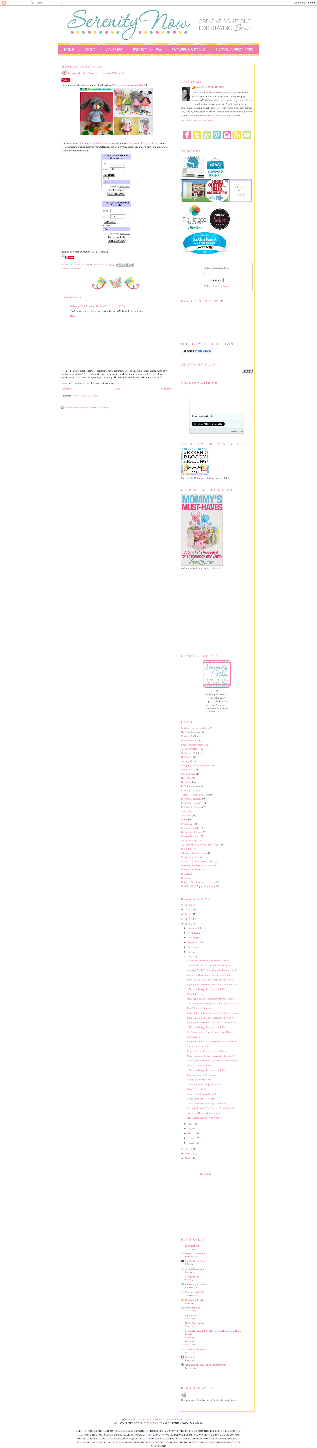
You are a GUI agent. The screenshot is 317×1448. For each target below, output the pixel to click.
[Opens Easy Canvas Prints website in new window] (215, 177)
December (193, 928)
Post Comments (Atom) (86, 395)
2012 (188, 919)
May (190, 1123)
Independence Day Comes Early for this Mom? (210, 998)
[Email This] (118, 265)
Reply (73, 315)
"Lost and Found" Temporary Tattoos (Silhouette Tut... (214, 1003)
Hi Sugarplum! (192, 1245)
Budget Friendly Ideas (192, 744)
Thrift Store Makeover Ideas (195, 794)
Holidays (185, 757)
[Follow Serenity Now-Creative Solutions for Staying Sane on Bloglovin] (197, 352)
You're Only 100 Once (198, 1089)
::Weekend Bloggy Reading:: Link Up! (206, 989)
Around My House (190, 748)
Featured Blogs (188, 740)
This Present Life (149, 142)
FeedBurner (223, 286)
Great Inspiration (189, 732)
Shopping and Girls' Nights (194, 765)
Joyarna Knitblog (97, 142)
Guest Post (186, 778)
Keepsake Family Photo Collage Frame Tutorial (210, 1108)
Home (117, 388)
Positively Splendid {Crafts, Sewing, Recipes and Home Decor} (213, 1332)
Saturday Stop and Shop (199, 1065)
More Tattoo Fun (195, 993)
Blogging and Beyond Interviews (197, 865)
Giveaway (119, 84)
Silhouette (186, 815)
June (190, 956)
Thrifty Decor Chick (195, 1261)
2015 (188, 904)
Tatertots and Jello (194, 1292)
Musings (185, 761)
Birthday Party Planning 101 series (198, 882)
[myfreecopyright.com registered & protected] (158, 1419)
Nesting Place (192, 1276)
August (191, 947)
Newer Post (66, 388)
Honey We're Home (195, 1253)
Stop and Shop (188, 773)
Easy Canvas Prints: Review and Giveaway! (208, 960)
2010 (188, 1148)
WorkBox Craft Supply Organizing (198, 886)
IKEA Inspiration (189, 786)
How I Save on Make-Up (199, 1079)
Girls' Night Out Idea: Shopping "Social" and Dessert (213, 1013)
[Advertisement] (208, 1205)
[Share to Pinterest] (132, 265)
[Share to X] (125, 265)
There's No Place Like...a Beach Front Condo (209, 974)
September (193, 942)
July (190, 951)
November (193, 932)
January (192, 1142)
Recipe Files (187, 769)
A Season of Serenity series (194, 852)
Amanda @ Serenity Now (209, 87)
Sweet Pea (190, 1341)
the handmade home (195, 1269)
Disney (184, 878)
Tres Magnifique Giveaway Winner (204, 1117)
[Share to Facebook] (128, 265)
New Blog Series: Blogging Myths (204, 1084)
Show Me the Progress (192, 869)
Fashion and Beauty (191, 807)
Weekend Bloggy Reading (194, 728)
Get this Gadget (237, 431)
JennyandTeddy (138, 84)
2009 (188, 1153)
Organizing (186, 823)
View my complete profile (197, 120)
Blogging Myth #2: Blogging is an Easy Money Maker (214, 970)
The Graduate (193, 1036)
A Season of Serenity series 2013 (197, 861)
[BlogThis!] (121, 265)
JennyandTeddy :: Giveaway (201, 1074)
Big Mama (190, 1315)
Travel (184, 811)
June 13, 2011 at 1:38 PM (112, 306)
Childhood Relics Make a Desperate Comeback (210, 965)
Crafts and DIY (188, 752)
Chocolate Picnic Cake (198, 1046)
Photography (187, 873)
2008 (188, 1158)
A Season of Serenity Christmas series (199, 844)
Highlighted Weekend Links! (201, 1093)
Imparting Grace (194, 1307)
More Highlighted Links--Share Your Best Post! (210, 979)
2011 (188, 923)
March (191, 1133)
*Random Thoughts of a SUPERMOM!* (205, 1364)
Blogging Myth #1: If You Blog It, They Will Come (212, 1041)
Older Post (166, 388)
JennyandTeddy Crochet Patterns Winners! (208, 1051)
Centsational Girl (194, 1299)
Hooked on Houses (194, 1323)
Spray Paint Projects (191, 798)
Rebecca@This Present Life (84, 306)
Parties (184, 819)
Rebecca (133, 142)
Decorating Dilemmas (192, 832)
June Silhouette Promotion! (200, 1008)
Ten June (189, 1357)
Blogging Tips (188, 790)
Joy (81, 142)
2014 (188, 909)
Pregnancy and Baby (191, 828)
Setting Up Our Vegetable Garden (203, 1113)
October (192, 937)
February (192, 1138)
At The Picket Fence (195, 1349)
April (190, 1128)
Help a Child (204, 1173)
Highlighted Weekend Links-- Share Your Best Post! (212, 984)
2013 (188, 914)
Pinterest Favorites (190, 836)
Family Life (187, 736)
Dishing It (186, 848)
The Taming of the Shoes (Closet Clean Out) (209, 1032)
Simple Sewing (188, 840)
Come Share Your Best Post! (201, 1098)
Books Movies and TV (192, 802)
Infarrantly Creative (195, 1284)
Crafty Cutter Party (190, 857)
